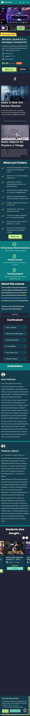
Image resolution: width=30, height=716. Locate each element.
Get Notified (15, 568)
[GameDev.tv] (7, 2)
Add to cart (9, 69)
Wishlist (23, 69)
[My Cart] (23, 2)
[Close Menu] (27, 2)
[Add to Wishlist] (23, 542)
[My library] (20, 2)
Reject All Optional (15, 710)
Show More (15, 314)
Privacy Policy (15, 705)
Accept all (5, 710)
